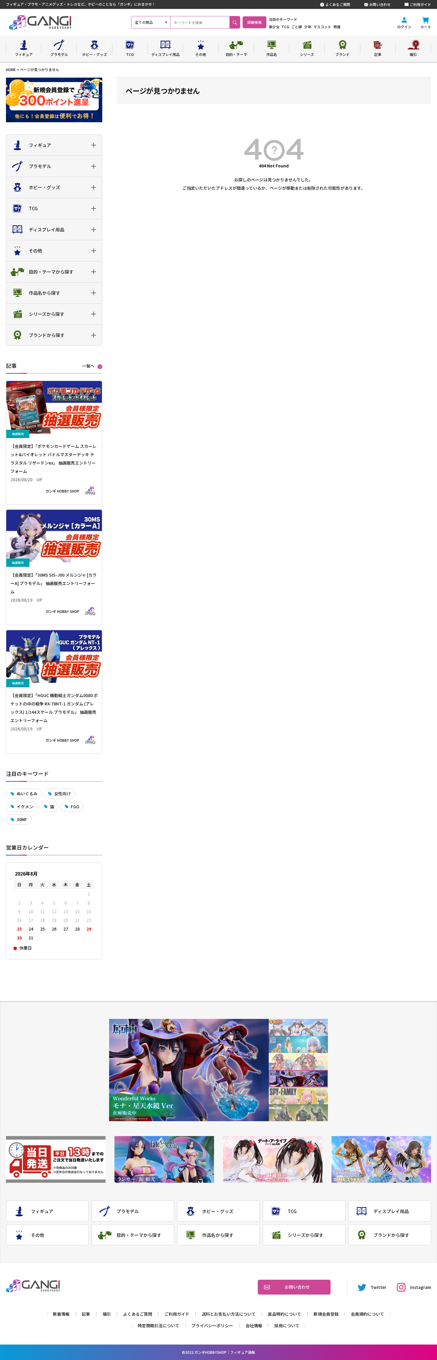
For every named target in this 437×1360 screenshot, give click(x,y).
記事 (86, 1314)
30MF (22, 819)
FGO (75, 807)
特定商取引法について (158, 1325)
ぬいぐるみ (27, 793)
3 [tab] (298, 1061)
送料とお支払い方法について (229, 1314)
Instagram (420, 1287)
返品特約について (284, 1314)
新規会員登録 (326, 1314)
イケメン (25, 807)
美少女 (274, 26)
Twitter (378, 1287)
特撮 (336, 26)
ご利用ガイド (420, 4)
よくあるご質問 (337, 4)
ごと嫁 (296, 26)
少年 (307, 26)
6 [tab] (298, 1112)
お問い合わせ (380, 4)
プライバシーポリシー (212, 1325)
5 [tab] (298, 1096)
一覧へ (88, 366)
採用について (286, 1325)
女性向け (62, 793)
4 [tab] (298, 1079)
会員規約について (367, 1314)
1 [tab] (298, 1027)
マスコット (322, 26)
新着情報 (61, 1314)
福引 (107, 1314)
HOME (11, 69)
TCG (285, 26)
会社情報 (254, 1325)
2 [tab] (298, 1044)
